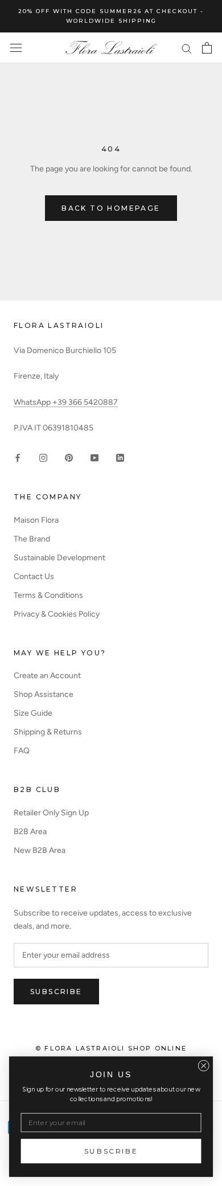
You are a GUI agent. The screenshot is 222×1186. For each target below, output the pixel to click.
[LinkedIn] (120, 457)
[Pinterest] (69, 457)
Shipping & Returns (48, 732)
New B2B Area (39, 850)
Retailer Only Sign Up (51, 813)
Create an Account (47, 675)
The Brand (32, 539)
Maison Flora (36, 520)
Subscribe (56, 991)
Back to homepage (110, 208)
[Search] (187, 48)
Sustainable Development (59, 558)
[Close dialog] (203, 1066)
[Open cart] (207, 48)
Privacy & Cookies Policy (57, 614)
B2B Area (30, 831)
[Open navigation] (16, 48)
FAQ (22, 751)
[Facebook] (18, 457)
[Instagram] (43, 457)
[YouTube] (94, 457)
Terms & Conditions (48, 595)
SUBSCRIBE (111, 1151)
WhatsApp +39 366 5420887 (66, 402)
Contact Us (34, 576)
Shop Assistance (43, 694)
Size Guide (33, 713)
